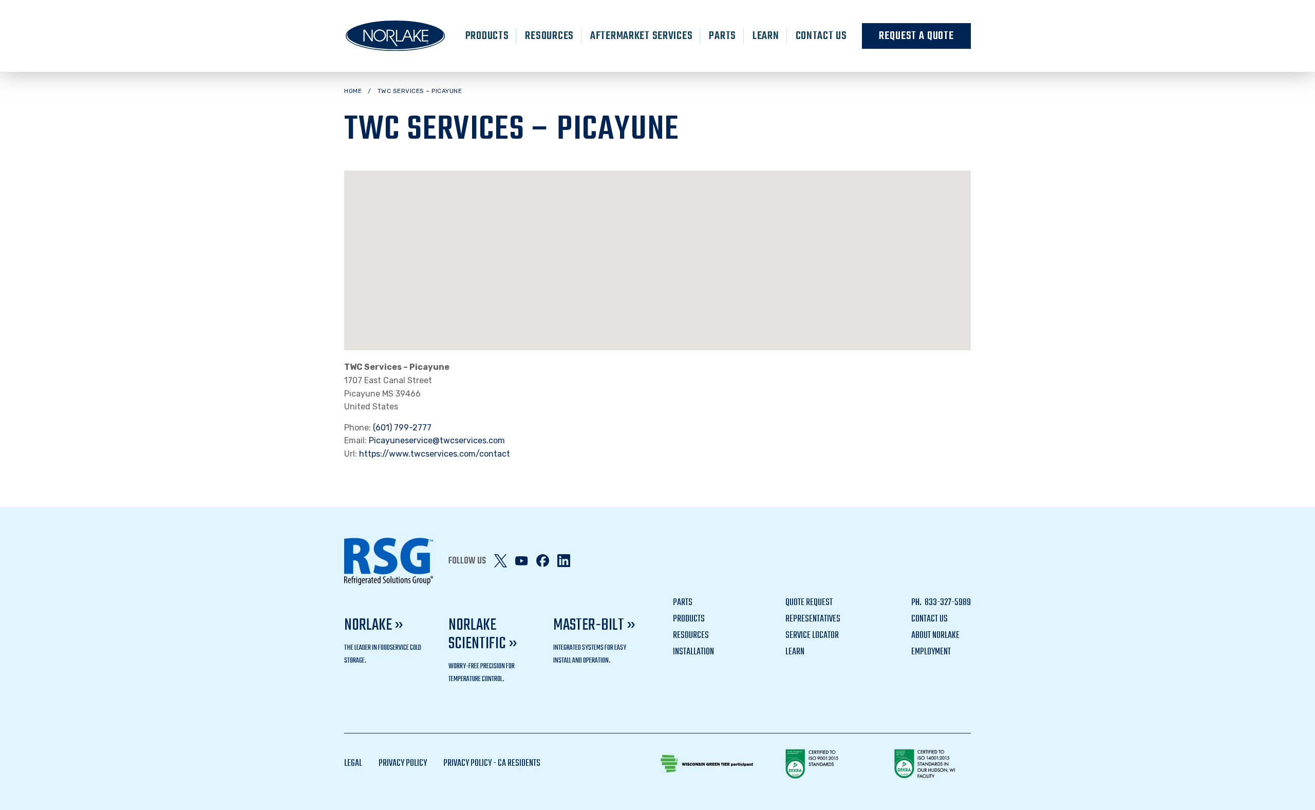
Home (353, 91)
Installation (693, 652)
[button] (657, 251)
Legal (353, 763)
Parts (722, 36)
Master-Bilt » (594, 625)
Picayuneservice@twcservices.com (437, 440)
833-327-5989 (947, 602)
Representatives (812, 619)
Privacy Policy (403, 763)
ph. (917, 602)
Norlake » (373, 625)
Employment (931, 652)
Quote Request (809, 602)
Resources (549, 36)
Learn (766, 36)
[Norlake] (395, 36)
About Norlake (935, 635)
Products (487, 36)
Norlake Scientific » (482, 634)
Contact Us (821, 36)
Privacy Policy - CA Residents (491, 763)
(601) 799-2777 (402, 427)
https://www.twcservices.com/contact (434, 454)
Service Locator (812, 635)
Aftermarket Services (641, 36)
